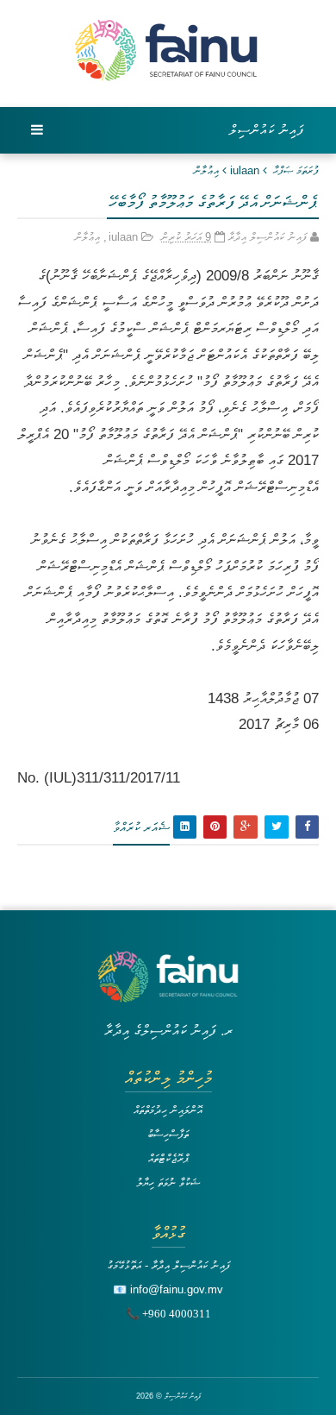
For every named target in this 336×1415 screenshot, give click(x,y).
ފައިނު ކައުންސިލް (267, 130)
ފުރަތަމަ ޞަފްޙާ (296, 170)
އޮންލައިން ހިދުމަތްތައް (168, 1110)
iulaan (244, 170)
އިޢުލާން (206, 170)
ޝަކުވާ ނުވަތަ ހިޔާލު (168, 1182)
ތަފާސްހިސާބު (168, 1134)
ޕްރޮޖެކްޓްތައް (168, 1158)
